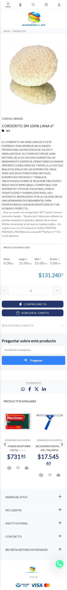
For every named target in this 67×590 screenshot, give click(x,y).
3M (8, 130)
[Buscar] (33, 4)
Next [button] (61, 444)
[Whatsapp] (59, 564)
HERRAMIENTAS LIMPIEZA (17, 440)
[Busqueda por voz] (20, 4)
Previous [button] (5, 444)
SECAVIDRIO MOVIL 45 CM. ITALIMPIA (49, 448)
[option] (33, 75)
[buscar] (55, 4)
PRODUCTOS (19, 31)
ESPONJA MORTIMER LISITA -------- (18, 448)
